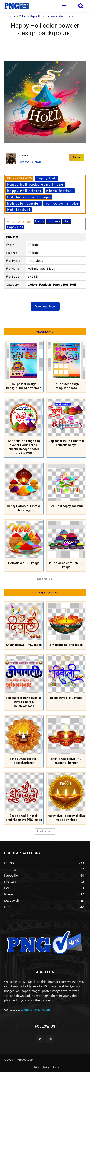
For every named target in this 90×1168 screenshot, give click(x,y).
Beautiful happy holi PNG (66, 506)
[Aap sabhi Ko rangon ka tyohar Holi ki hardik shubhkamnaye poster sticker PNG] (24, 417)
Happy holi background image (35, 184)
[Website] (50, 1039)
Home (12, 16)
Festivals (54, 221)
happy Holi (46, 178)
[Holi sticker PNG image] (24, 539)
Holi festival (18, 209)
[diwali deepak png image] (66, 621)
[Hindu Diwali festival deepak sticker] (24, 735)
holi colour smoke (62, 203)
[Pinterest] (56, 46)
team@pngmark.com (35, 1009)
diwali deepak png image (66, 644)
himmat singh (29, 162)
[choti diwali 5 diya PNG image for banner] (66, 735)
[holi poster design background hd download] (24, 360)
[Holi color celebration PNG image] (66, 539)
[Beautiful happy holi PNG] (66, 483)
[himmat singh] (12, 158)
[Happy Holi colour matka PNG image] (24, 483)
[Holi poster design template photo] (66, 360)
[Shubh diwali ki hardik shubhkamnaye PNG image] (24, 792)
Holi (66, 221)
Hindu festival (59, 191)
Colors (23, 16)
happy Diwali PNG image (66, 697)
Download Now (45, 306)
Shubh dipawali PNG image (24, 644)
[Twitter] (47, 46)
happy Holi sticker (24, 191)
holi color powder (23, 203)
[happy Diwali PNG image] (66, 674)
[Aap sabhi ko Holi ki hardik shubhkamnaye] (66, 417)
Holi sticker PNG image (23, 563)
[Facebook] (37, 46)
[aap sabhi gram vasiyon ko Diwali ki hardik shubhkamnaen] (24, 674)
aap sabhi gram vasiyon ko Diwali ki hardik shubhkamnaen (24, 702)
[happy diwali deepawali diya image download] (66, 792)
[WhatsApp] (66, 46)
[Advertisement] (45, 1117)
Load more (43, 578)
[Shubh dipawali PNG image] (24, 621)
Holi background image (29, 197)
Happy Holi (15, 227)
